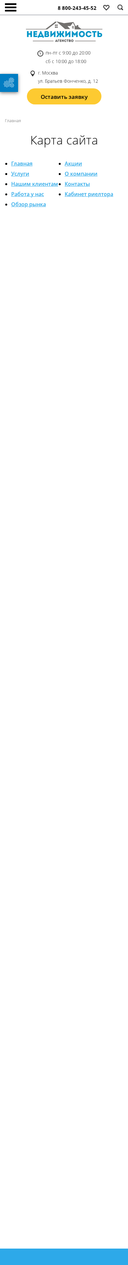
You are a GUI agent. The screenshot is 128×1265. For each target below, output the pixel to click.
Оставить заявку (64, 96)
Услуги (20, 173)
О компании (81, 173)
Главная (21, 163)
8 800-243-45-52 (77, 8)
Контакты (77, 184)
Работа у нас (27, 194)
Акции (73, 163)
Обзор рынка (28, 204)
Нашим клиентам (34, 184)
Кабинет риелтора (89, 194)
